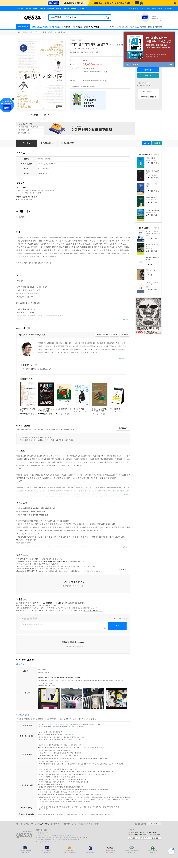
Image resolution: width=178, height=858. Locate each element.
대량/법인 (158, 27)
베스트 (33, 27)
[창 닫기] (103, 93)
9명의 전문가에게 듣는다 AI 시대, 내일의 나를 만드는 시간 (46, 411)
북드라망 (81, 48)
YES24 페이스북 (139, 824)
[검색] (107, 17)
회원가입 (135, 8)
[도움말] (78, 68)
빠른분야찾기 (23, 27)
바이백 (51, 27)
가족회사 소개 (154, 823)
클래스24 (87, 27)
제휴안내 (82, 824)
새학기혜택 (114, 27)
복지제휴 (89, 824)
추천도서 (151, 27)
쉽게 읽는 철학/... (59, 32)
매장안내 (58, 27)
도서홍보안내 (66, 824)
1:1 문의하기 (133, 838)
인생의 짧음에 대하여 (153, 210)
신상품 (39, 27)
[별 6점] (30, 618)
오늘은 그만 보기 (130, 65)
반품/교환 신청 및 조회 (55, 724)
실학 (39, 193)
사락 (73, 27)
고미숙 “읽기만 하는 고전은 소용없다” (36, 369)
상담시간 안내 (155, 838)
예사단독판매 (123, 27)
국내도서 (26, 32)
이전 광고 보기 (159, 21)
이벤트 (45, 27)
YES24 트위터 (142, 824)
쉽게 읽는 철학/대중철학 (46, 190)
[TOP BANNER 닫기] (175, 3)
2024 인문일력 (115, 409)
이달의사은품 (134, 27)
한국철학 (33, 193)
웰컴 (18, 32)
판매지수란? (99, 52)
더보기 (156, 155)
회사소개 (19, 824)
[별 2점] (25, 618)
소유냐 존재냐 (150, 197)
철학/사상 (46, 32)
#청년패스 (21, 217)
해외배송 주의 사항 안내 (148, 83)
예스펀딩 (79, 27)
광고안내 (74, 824)
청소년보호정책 (55, 824)
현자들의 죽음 (79, 409)
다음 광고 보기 (161, 21)
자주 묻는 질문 (144, 838)
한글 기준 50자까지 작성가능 (31, 624)
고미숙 (72, 48)
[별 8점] (33, 618)
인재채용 (26, 824)
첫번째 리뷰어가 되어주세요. (79, 52)
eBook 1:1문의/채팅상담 (151, 835)
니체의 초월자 (150, 158)
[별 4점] (28, 618)
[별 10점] (36, 618)
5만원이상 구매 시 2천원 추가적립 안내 (106, 72)
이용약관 (33, 824)
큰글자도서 (29, 199)
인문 (36, 32)
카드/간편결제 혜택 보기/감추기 (106, 81)
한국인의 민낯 (150, 270)
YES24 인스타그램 (144, 824)
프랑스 (87, 100)
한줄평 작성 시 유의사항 (125, 619)
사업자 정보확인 (81, 837)
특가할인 (143, 27)
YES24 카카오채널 (136, 824)
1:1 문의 (66, 724)
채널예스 (67, 27)
